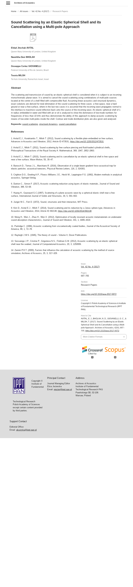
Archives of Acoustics (24, 3)
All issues (24, 11)
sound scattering (30, 124)
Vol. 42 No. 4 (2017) (40, 11)
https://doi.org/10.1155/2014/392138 (74, 211)
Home (13, 11)
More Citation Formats (93, 337)
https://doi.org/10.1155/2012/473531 (87, 141)
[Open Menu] (8, 3)
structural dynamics (48, 124)
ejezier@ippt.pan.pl (63, 389)
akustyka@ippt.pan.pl (26, 430)
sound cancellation (67, 124)
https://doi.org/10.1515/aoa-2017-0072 (98, 294)
